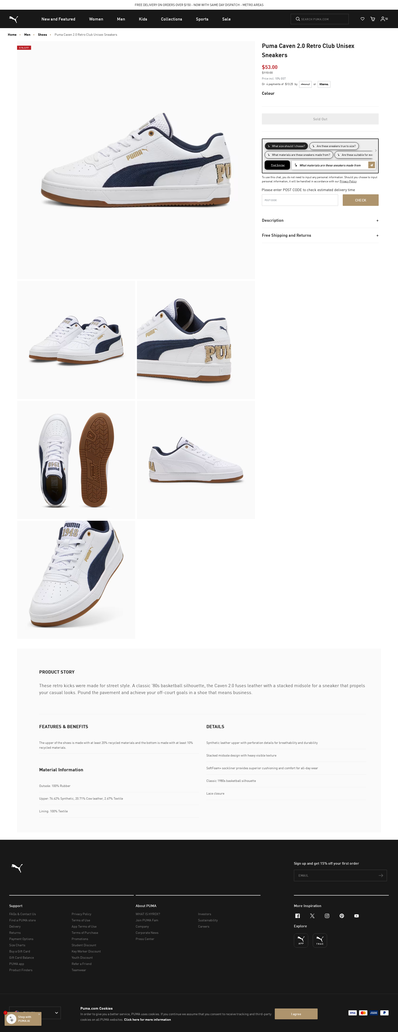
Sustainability (208, 920)
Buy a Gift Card (19, 951)
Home (12, 34)
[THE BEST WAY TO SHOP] (301, 940)
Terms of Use (81, 920)
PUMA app (16, 964)
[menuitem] (58, 19)
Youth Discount (82, 957)
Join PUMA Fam (147, 920)
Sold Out (320, 119)
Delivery (14, 926)
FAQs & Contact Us (22, 914)
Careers (203, 926)
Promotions (80, 939)
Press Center (145, 939)
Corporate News (147, 932)
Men (27, 34)
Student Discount (84, 945)
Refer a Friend (82, 964)
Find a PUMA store (22, 920)
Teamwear (79, 970)
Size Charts (17, 945)
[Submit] (298, 19)
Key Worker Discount (86, 951)
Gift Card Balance (21, 957)
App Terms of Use (84, 926)
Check (360, 200)
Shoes (42, 34)
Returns (15, 932)
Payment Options (21, 939)
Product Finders (20, 970)
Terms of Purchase (85, 932)
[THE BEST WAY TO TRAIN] (320, 940)
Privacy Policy (348, 181)
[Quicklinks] (384, 19)
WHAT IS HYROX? (148, 914)
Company (142, 926)
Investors (204, 914)
